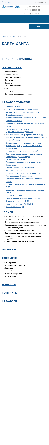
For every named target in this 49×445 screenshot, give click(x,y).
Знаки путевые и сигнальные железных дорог (25, 143)
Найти (39, 27)
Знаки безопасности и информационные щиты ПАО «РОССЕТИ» (26, 119)
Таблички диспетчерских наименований (23, 198)
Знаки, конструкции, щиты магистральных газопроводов (24, 147)
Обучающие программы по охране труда (23, 162)
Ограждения (11, 165)
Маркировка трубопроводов (18, 157)
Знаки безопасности (14, 115)
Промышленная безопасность (19, 176)
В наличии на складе (15, 207)
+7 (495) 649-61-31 (32, 10)
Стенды (9, 193)
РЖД (8, 187)
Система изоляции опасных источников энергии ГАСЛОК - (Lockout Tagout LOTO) (23, 110)
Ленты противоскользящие (17, 129)
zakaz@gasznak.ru (31, 13)
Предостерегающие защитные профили (23, 173)
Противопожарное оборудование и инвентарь (25, 184)
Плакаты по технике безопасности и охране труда (25, 124)
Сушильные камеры (14, 195)
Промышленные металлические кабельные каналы (25, 180)
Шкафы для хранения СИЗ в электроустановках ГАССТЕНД (19, 202)
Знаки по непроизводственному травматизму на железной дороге (26, 138)
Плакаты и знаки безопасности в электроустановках (20, 169)
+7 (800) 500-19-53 (32, 7)
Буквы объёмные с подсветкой (19, 132)
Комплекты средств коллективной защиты (24, 154)
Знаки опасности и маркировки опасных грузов (26, 134)
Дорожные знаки (13, 107)
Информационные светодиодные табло (23, 151)
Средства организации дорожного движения (25, 190)
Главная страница (8, 36)
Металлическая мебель (16, 159)
